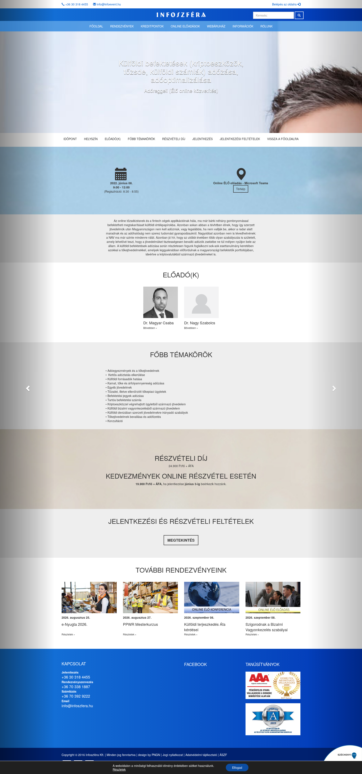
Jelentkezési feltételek (240, 139)
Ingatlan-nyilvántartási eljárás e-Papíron (94, 626)
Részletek (119, 769)
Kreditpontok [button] (152, 26)
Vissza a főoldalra (283, 139)
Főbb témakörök (141, 139)
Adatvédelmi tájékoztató (201, 755)
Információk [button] (243, 26)
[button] (27, 387)
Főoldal (96, 26)
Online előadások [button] (185, 26)
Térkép (240, 189)
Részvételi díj (173, 139)
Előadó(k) (113, 139)
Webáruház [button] (216, 26)
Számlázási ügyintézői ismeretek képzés (278, 626)
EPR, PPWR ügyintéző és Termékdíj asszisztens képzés (215, 626)
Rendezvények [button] (122, 26)
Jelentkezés (202, 139)
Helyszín (91, 139)
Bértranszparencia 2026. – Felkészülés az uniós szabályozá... (151, 629)
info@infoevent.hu (109, 4)
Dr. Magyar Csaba (158, 322)
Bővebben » (150, 328)
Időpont (70, 139)
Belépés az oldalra (284, 4)
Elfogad (237, 767)
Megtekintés (181, 540)
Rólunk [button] (266, 26)
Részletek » (74, 634)
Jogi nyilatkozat (173, 755)
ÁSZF (223, 755)
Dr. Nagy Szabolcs (199, 322)
